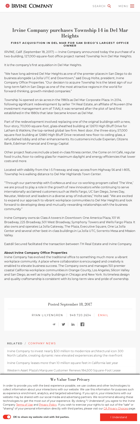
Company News (42, 343)
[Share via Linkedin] (74, 324)
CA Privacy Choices (116, 408)
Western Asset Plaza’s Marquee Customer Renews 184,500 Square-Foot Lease (64, 370)
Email (103, 315)
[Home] (29, 6)
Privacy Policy (48, 404)
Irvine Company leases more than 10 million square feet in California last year (62, 363)
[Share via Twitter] (64, 324)
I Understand (118, 417)
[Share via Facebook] (83, 324)
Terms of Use (24, 404)
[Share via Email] (55, 324)
